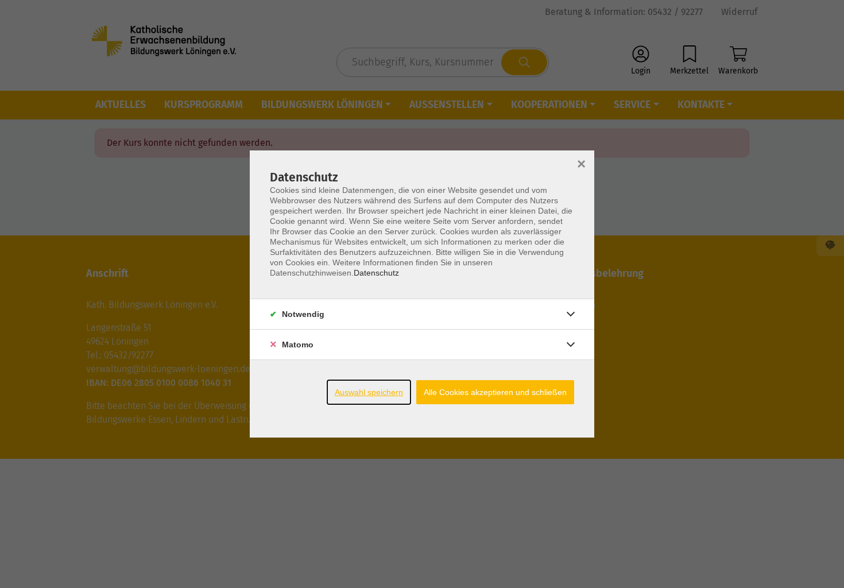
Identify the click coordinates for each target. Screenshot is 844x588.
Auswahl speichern (369, 392)
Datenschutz (376, 272)
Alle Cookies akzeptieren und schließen (495, 392)
